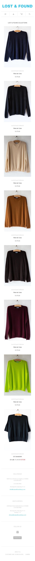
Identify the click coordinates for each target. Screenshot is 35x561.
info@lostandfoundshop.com (17, 489)
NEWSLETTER (17, 537)
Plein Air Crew (17, 73)
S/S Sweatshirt (17, 456)
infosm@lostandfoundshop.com (17, 515)
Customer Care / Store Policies (14, 554)
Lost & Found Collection (17, 71)
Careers (27, 554)
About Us (17, 552)
